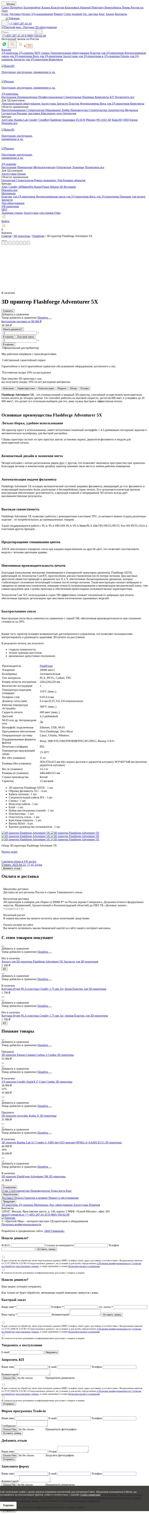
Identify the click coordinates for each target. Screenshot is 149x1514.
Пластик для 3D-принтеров (89, 988)
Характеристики (26, 388)
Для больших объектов (71, 180)
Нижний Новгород (92, 7)
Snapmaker (69, 119)
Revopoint (70, 186)
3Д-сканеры (26, 52)
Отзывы (84, 388)
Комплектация (46, 388)
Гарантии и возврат (36, 1197)
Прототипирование (13, 110)
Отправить (9, 1404)
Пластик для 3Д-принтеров (107, 52)
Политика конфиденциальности (21, 1224)
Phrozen (91, 119)
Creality (33, 119)
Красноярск (72, 7)
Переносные (25, 167)
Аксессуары (49, 103)
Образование (53, 110)
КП (4, 969)
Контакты (121, 14)
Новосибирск (113, 7)
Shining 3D (57, 186)
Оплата (26, 14)
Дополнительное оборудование (70, 52)
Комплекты (56, 59)
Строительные (72, 97)
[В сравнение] (2, 946)
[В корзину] (2, 997)
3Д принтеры (10, 1204)
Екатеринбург (33, 7)
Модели (62, 388)
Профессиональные (50, 97)
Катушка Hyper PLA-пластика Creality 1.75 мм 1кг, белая (36, 988)
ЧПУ (4, 209)
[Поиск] (12, 44)
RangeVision (42, 186)
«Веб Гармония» (54, 1230)
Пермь (126, 7)
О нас (5, 14)
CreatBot (43, 119)
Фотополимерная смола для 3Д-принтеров (62, 196)
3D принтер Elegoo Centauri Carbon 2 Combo (29, 1054)
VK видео (29, 861)
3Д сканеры (26, 1204)
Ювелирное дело (52, 113)
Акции (110, 14)
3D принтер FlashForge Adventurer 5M (25, 1176)
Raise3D (117, 119)
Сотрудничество (19, 1190)
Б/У (112, 97)
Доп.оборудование (13, 203)
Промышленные (27, 97)
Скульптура (9, 113)
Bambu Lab (21, 119)
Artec (5, 186)
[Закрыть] (50, 318)
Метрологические (44, 167)
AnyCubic (7, 119)
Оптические (63, 167)
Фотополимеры (90, 103)
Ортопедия (69, 113)
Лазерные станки (12, 212)
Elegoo (134, 119)
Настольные (9, 97)
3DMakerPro (26, 186)
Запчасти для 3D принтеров (81, 961)
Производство (79, 110)
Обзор (73, 388)
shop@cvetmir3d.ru (13, 1214)
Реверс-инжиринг (45, 180)
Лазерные (78, 167)
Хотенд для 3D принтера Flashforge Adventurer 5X (32, 961)
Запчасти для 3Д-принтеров (31, 59)
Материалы (8, 193)
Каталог (6, 49)
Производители (40, 1190)
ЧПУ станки (42, 52)
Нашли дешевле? (12, 329)
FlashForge (46, 665)
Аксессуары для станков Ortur (42, 212)
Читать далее (9, 851)
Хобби (66, 110)
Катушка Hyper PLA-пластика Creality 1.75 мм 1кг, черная (37, 1015)
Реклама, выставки (29, 113)
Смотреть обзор (11, 861)
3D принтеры (65, 1054)
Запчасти (63, 103)
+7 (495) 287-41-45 (20, 23)
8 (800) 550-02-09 (35, 35)
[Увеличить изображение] (1, 239)
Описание (8, 388)
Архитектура (116, 110)
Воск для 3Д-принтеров (48, 56)
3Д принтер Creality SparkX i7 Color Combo (28, 1081)
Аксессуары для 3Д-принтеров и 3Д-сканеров (91, 56)
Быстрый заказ (25, 336)
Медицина (131, 110)
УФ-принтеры (10, 206)
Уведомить (51, 1352)
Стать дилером (73, 14)
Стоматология (35, 110)
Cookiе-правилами (90, 1494)
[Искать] (39, 31)
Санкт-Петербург (12, 7)
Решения (94, 1204)
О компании (9, 1187)
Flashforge (55, 119)
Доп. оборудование (61, 1204)
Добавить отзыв (11, 868)
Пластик (74, 103)
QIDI (126, 119)
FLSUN (80, 119)
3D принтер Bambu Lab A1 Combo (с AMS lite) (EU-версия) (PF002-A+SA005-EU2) (53, 1142)
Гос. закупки (90, 14)
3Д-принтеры (10, 52)
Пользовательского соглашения (84, 1266)
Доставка (15, 14)
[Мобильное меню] (4, 23)
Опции (21, 173)
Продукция (9, 1201)
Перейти (43, 317)
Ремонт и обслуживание (64, 1197)
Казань (46, 7)
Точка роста (58, 1190)
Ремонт (58, 14)
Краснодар (58, 7)
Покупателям (10, 1194)
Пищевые (88, 97)
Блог (102, 14)
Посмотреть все (124, 97)
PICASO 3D (103, 119)
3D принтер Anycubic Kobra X (20, 1115)
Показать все (9, 123)
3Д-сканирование (42, 14)
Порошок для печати (132, 196)
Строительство (98, 110)
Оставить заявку (46, 1249)
